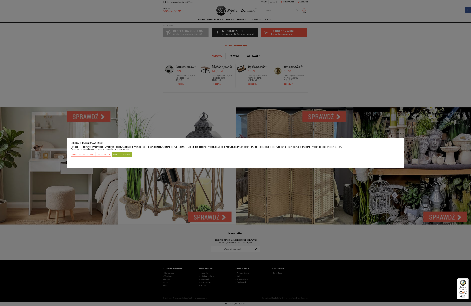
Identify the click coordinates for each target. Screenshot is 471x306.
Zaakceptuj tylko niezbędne (83, 154)
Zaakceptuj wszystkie (122, 154)
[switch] (462, 296)
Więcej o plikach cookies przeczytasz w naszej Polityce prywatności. (100, 149)
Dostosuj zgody (104, 154)
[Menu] (467, 279)
